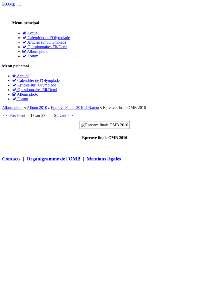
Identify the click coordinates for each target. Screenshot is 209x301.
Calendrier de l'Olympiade (48, 37)
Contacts (11, 158)
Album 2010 (37, 107)
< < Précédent (14, 115)
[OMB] (9, 4)
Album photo (37, 51)
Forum (32, 56)
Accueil (33, 33)
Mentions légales (104, 158)
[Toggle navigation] (19, 5)
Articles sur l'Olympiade (46, 42)
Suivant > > (63, 115)
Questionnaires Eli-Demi (47, 47)
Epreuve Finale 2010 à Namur (75, 107)
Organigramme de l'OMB (54, 158)
